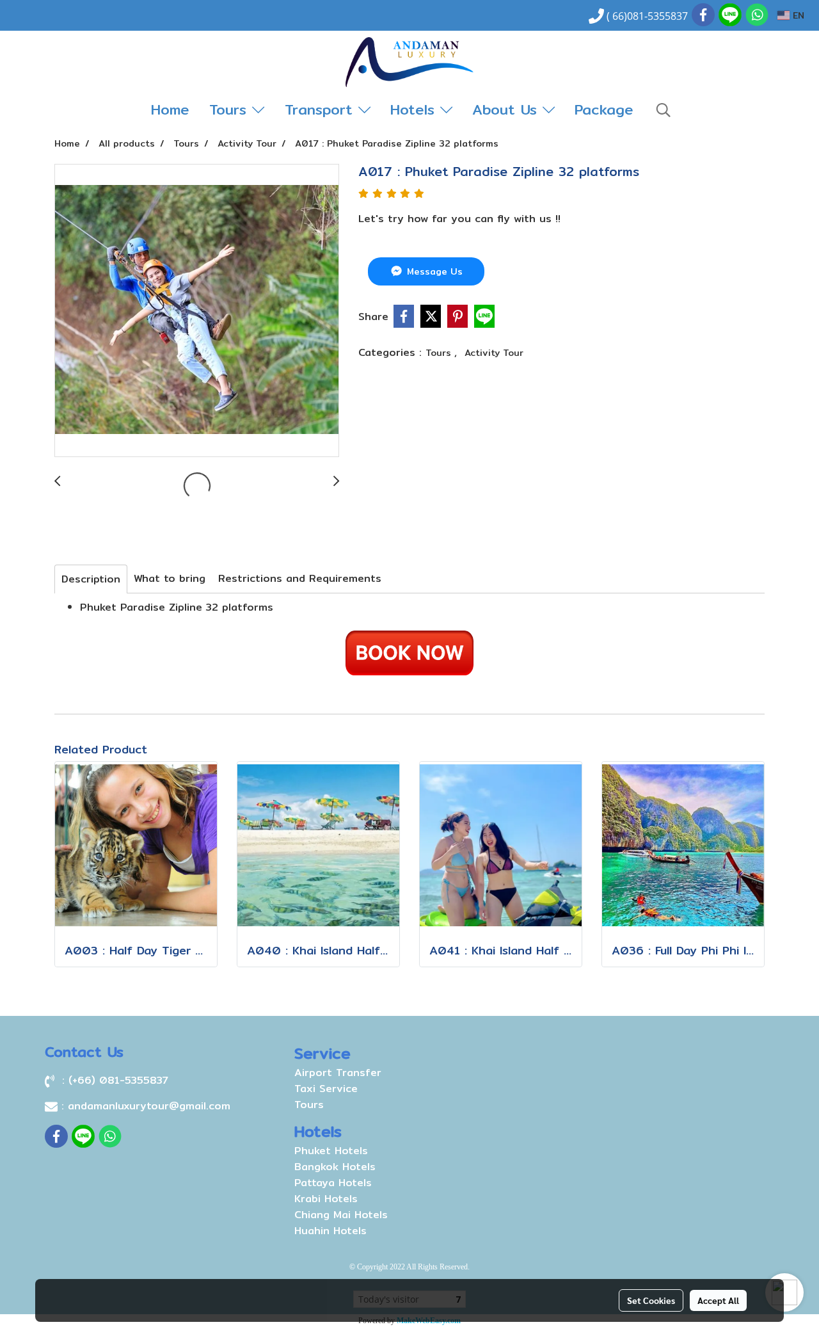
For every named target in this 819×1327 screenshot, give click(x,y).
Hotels (415, 109)
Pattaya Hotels (333, 1183)
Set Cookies (651, 1300)
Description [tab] (90, 579)
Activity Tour (494, 353)
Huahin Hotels (330, 1231)
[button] (663, 110)
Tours (230, 109)
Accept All (718, 1300)
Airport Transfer (337, 1073)
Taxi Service (326, 1089)
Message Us (433, 271)
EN (797, 15)
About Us (507, 109)
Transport (321, 109)
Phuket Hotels (331, 1151)
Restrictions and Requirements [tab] (299, 578)
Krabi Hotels (326, 1199)
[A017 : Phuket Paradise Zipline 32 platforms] (196, 311)
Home (170, 109)
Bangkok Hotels (335, 1167)
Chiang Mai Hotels (341, 1215)
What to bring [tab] (169, 578)
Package (604, 109)
